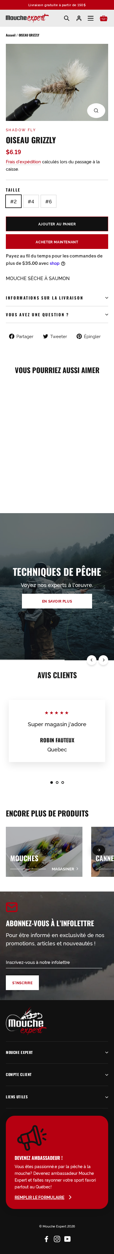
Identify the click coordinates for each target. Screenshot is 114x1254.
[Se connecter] (79, 18)
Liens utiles (16, 1097)
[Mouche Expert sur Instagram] (57, 1237)
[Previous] (91, 660)
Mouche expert (19, 1052)
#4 (31, 201)
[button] (98, 850)
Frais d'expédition (23, 161)
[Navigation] (90, 18)
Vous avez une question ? (37, 314)
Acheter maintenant (57, 241)
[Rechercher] (67, 18)
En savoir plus (57, 600)
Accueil (10, 35)
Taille (13, 189)
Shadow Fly (21, 129)
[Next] (103, 660)
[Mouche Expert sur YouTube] (67, 1237)
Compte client (19, 1074)
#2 (13, 201)
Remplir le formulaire (39, 1197)
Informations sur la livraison (44, 298)
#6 (48, 201)
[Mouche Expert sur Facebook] (46, 1237)
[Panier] (103, 18)
